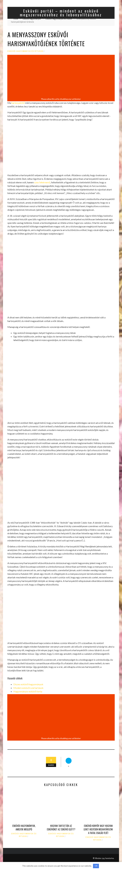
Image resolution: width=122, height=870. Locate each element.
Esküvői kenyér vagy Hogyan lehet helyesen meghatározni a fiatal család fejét (98, 829)
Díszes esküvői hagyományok (28, 684)
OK (96, 866)
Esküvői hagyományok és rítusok (25, 51)
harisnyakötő (18, 102)
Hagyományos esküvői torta (27, 691)
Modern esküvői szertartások (28, 687)
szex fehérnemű (42, 182)
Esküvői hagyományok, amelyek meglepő (23, 827)
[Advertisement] (61, 76)
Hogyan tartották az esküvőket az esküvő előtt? (61, 827)
